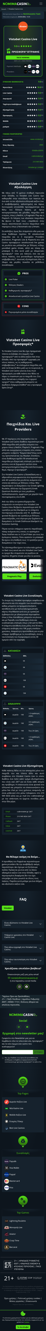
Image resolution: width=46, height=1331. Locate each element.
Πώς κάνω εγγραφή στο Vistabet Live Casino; (20, 948)
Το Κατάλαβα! (23, 1327)
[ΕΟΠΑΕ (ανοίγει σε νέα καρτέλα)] (29, 1278)
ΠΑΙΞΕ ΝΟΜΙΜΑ (23, 57)
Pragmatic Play (14, 576)
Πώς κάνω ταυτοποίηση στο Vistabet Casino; (20, 960)
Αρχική (3, 9)
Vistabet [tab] (8, 908)
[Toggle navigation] (41, 3)
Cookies (26, 1322)
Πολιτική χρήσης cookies (29, 1298)
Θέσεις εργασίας (16, 1301)
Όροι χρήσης (10, 1298)
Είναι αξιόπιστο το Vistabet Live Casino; (18, 924)
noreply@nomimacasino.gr (24, 977)
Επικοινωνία (31, 1301)
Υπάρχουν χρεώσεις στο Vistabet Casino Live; (19, 936)
